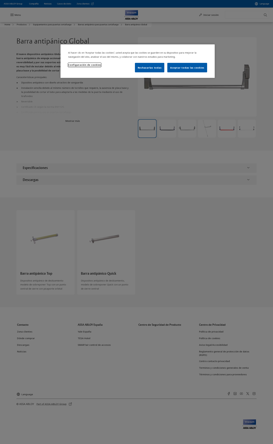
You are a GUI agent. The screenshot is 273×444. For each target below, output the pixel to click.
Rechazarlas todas (150, 67)
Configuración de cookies (84, 64)
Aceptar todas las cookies (187, 67)
